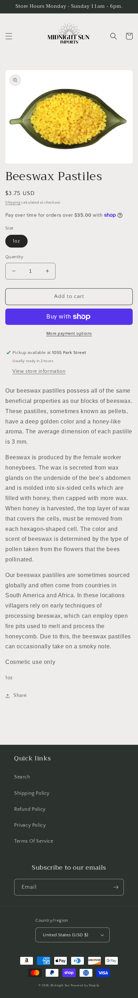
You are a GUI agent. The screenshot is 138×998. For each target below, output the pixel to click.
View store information (38, 371)
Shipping (13, 203)
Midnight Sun (60, 985)
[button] (9, 36)
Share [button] (20, 695)
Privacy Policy (30, 825)
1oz (16, 241)
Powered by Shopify (85, 985)
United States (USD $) (65, 934)
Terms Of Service (33, 841)
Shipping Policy (32, 793)
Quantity (14, 256)
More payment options (69, 333)
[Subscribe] (115, 887)
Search (22, 777)
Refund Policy (30, 809)
